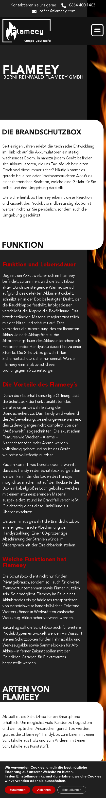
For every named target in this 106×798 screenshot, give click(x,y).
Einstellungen (28, 776)
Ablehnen (44, 790)
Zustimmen (17, 790)
